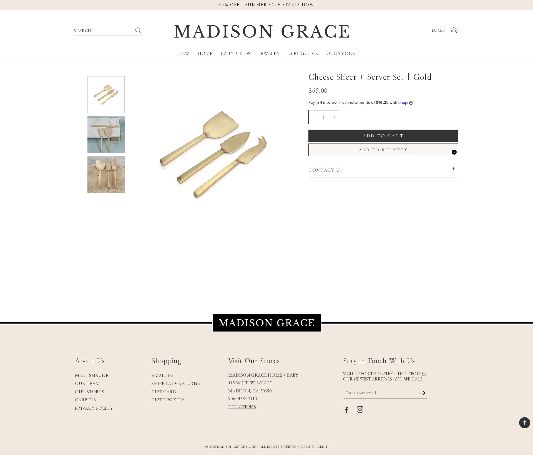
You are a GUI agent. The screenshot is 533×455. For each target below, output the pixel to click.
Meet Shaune (91, 376)
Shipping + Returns (176, 384)
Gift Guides (303, 53)
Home (205, 53)
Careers (85, 400)
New (183, 53)
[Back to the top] (524, 422)
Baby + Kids (236, 53)
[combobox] (108, 30)
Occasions (340, 53)
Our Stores (89, 392)
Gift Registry (169, 400)
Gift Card (164, 392)
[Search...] (138, 30)
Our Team (87, 384)
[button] (454, 30)
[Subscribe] (422, 393)
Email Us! (163, 376)
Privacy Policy (94, 408)
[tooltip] (454, 152)
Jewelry (269, 53)
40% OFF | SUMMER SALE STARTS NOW (266, 5)
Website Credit (314, 447)
